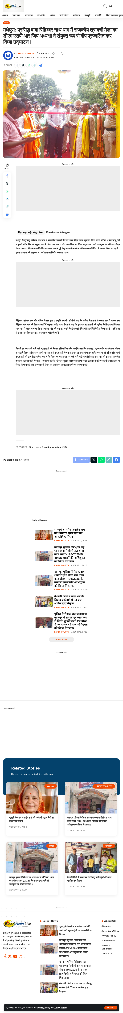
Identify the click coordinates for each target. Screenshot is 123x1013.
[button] (110, 1007)
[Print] (40, 65)
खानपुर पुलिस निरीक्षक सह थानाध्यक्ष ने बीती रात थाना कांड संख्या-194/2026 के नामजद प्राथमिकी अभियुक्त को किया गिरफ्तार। (69, 579)
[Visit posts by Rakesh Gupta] (8, 55)
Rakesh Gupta (26, 53)
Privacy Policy (43, 1007)
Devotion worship (51, 447)
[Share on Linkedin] (7, 199)
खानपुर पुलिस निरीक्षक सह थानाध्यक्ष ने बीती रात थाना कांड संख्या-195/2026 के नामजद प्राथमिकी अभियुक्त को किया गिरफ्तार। (69, 554)
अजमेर (64, 447)
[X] (9, 956)
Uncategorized (104, 786)
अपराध (51, 846)
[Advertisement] (68, 188)
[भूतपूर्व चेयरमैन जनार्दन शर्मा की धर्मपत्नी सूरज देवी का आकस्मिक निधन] (44, 535)
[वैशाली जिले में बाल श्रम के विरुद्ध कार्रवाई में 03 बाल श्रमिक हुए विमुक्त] (44, 601)
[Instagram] (20, 956)
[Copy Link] (34, 65)
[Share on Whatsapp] (29, 65)
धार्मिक (6, 23)
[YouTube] (15, 956)
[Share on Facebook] (17, 65)
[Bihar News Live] (13, 6)
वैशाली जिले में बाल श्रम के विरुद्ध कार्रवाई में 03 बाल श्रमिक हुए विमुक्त (69, 599)
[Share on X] (23, 65)
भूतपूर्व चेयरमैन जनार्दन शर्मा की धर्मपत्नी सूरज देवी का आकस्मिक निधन (70, 533)
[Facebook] (5, 956)
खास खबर (50, 786)
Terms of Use (60, 1007)
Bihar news (35, 447)
